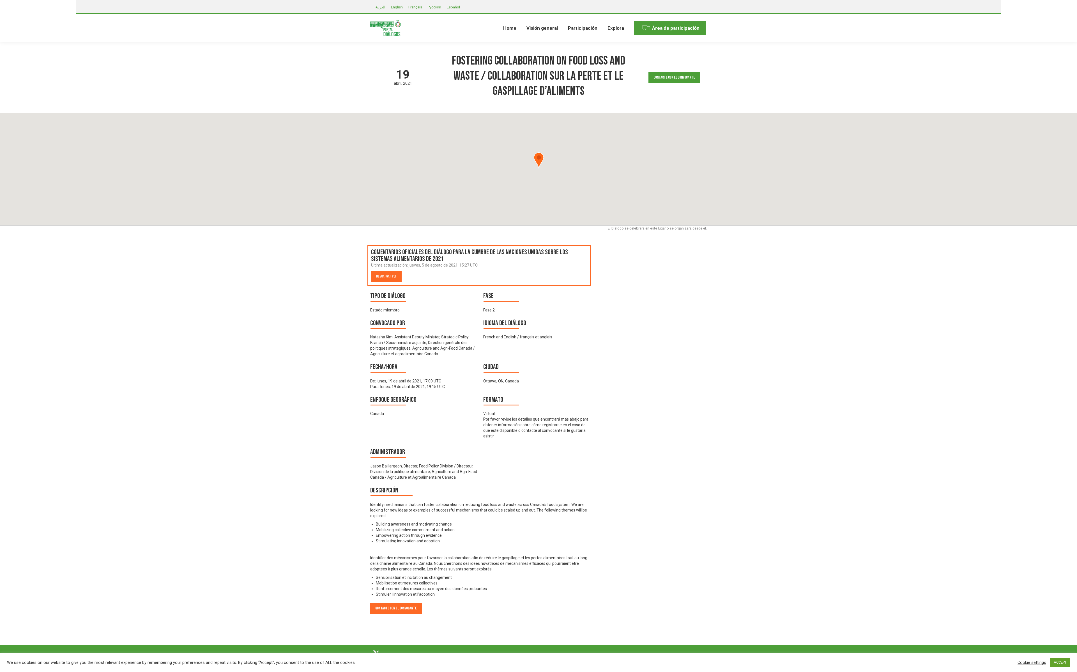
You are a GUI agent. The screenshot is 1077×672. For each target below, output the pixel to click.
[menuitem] (509, 28)
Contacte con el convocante (674, 77)
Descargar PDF (386, 276)
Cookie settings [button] (1032, 662)
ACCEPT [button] (1060, 662)
